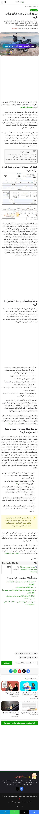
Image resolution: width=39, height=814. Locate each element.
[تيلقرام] (11, 671)
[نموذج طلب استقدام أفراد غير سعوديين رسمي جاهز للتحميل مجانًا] (29, 686)
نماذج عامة (28, 6)
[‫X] (24, 671)
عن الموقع (20, 802)
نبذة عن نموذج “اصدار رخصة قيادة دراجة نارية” (21, 154)
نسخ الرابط (7, 663)
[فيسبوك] (28, 671)
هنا (9, 423)
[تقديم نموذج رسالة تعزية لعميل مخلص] (10, 706)
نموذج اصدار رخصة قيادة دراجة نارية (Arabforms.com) (28, 569)
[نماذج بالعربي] (19, 2)
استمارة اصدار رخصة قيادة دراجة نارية (23, 157)
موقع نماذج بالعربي (26, 107)
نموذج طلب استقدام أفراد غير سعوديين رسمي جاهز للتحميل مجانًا (30, 694)
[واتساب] (15, 671)
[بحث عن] (5, 3)
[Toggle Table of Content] (34, 151)
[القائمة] (2, 3)
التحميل (31, 161)
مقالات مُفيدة (27, 802)
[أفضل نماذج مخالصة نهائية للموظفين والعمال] (10, 686)
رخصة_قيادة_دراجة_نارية (27, 657)
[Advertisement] (19, 78)
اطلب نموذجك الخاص (11, 553)
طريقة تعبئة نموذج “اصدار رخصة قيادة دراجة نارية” (20, 159)
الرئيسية (34, 6)
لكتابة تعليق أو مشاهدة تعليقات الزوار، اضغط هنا (19, 723)
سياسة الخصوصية (12, 802)
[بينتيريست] (19, 671)
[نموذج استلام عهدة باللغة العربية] (29, 706)
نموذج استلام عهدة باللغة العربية (29, 712)
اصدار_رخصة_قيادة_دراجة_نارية (25, 653)
